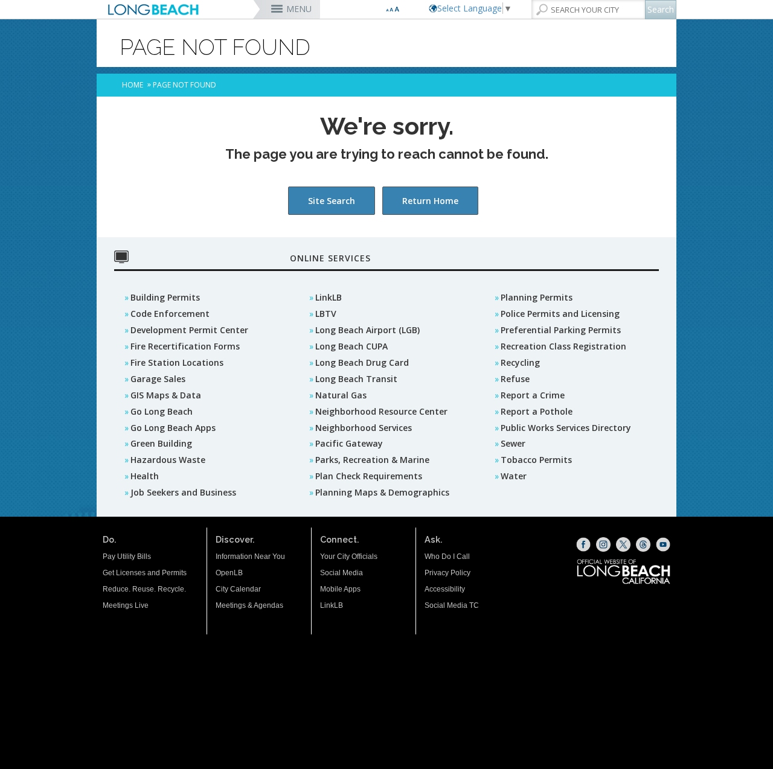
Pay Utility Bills (127, 556)
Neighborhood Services (363, 427)
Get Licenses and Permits (145, 573)
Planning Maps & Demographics (382, 492)
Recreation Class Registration (563, 346)
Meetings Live (126, 605)
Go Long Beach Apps (173, 427)
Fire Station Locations (176, 362)
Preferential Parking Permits (561, 330)
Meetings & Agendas (249, 605)
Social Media (341, 573)
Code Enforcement (170, 313)
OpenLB (229, 573)
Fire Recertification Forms (185, 346)
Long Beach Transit (356, 378)
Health (144, 476)
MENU (299, 8)
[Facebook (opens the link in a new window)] (583, 544)
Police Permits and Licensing (560, 313)
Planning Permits (537, 297)
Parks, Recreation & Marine (372, 459)
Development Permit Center (189, 330)
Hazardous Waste (167, 459)
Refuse (515, 378)
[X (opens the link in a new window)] (623, 544)
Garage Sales (157, 378)
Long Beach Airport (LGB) (367, 330)
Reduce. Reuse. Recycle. (144, 589)
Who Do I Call (447, 556)
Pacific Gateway (349, 443)
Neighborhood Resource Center (381, 411)
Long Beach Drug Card (362, 362)
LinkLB (328, 297)
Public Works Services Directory (566, 427)
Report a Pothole (537, 411)
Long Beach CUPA (351, 346)
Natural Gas (341, 395)
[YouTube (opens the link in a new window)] (663, 544)
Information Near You (250, 556)
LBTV (325, 313)
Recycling (520, 362)
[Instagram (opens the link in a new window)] (603, 544)
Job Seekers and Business (183, 492)
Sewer (513, 443)
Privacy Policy (447, 573)
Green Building (161, 443)
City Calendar (238, 589)
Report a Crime (533, 395)
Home (132, 85)
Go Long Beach (161, 411)
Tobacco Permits (536, 459)
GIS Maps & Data (165, 395)
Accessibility (445, 589)
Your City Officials (348, 556)
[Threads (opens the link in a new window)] (643, 544)
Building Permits (165, 297)
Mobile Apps (340, 589)
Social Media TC (452, 605)
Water (514, 476)
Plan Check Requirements (368, 476)
